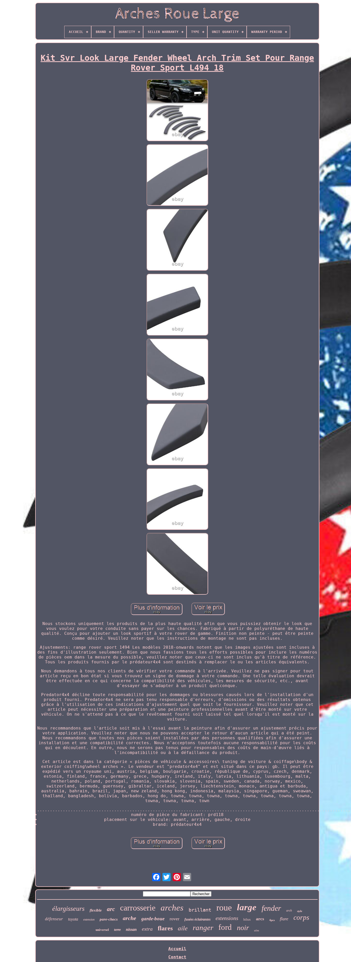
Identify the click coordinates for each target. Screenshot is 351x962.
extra (147, 929)
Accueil (177, 948)
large (246, 907)
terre (117, 930)
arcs (260, 918)
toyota (73, 919)
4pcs (272, 920)
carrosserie (137, 907)
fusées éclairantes (197, 919)
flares (165, 928)
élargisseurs (68, 908)
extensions (227, 918)
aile (183, 928)
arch (289, 910)
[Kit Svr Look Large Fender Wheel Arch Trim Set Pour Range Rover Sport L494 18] (177, 110)
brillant (200, 910)
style (299, 911)
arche (129, 918)
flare (284, 918)
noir (243, 928)
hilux (247, 919)
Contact (177, 957)
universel (102, 929)
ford (225, 927)
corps (301, 917)
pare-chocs (109, 919)
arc (111, 909)
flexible (96, 910)
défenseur (54, 918)
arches (172, 907)
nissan (131, 929)
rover (174, 918)
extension (89, 919)
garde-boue (152, 918)
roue (224, 907)
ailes (256, 930)
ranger (203, 927)
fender (271, 908)
